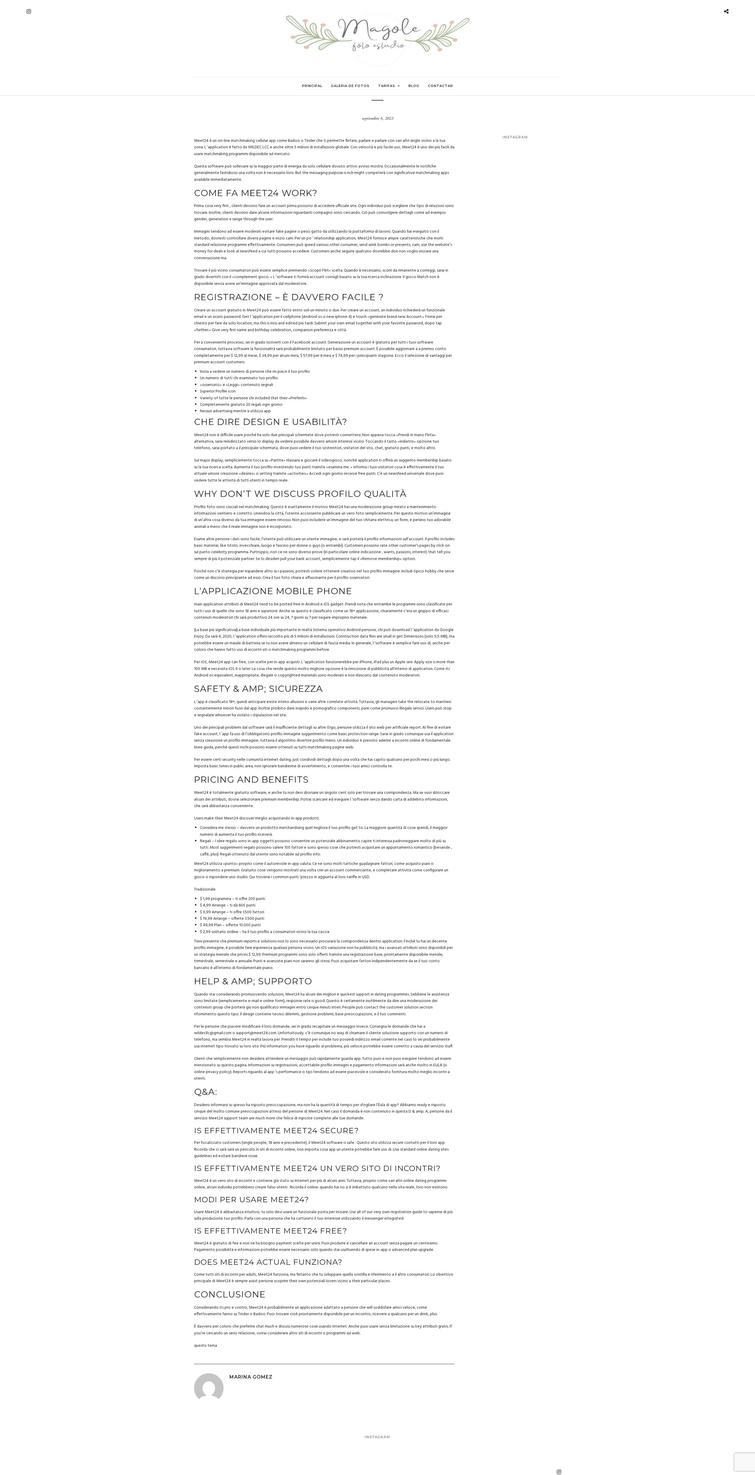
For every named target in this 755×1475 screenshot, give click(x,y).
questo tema (205, 1345)
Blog (413, 86)
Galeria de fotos (350, 86)
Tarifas (386, 86)
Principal (312, 86)
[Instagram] (29, 11)
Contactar (440, 86)
